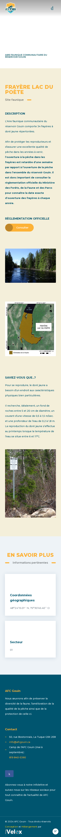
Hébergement (29, 826)
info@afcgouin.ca (19, 742)
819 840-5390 (17, 757)
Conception (11, 826)
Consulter (22, 227)
